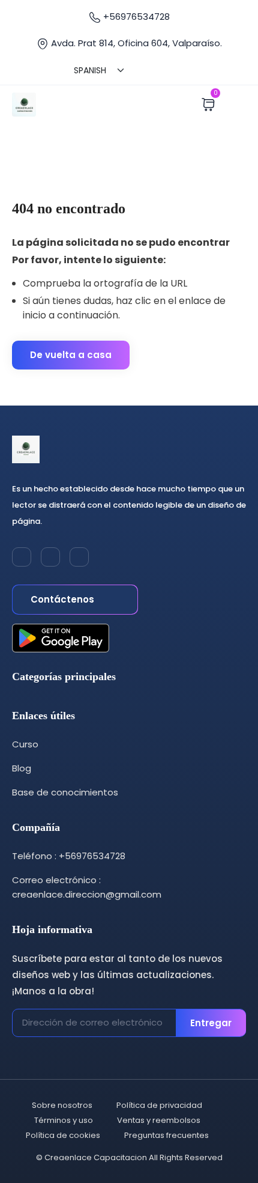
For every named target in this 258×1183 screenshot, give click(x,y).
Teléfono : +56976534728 (68, 856)
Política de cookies (63, 1135)
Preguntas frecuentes (166, 1135)
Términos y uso (63, 1120)
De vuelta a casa (71, 354)
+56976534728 (135, 16)
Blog (21, 768)
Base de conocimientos (65, 792)
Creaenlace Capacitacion (95, 1157)
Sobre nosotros (62, 1105)
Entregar (211, 1023)
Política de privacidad (159, 1105)
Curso (25, 744)
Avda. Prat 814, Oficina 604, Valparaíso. (135, 43)
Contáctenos (64, 599)
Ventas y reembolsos (158, 1120)
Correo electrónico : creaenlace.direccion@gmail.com (86, 887)
